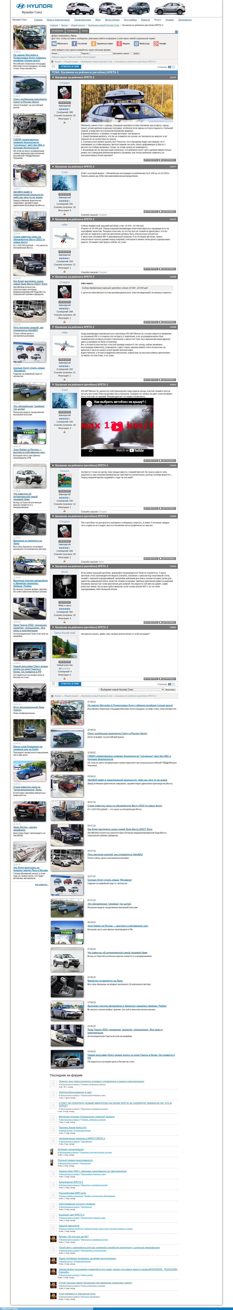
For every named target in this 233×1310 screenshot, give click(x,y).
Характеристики (82, 19)
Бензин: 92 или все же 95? (74, 1236)
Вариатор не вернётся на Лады (105, 980)
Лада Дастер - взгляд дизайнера (25, 828)
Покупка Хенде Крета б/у (73, 1127)
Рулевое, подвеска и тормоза (93, 1084)
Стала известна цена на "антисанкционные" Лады (27, 788)
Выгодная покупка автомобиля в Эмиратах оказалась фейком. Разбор (127, 1005)
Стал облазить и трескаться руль (77, 1293)
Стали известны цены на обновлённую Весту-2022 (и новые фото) (125, 805)
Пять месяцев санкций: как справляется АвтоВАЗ (115, 854)
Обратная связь (10, 1308)
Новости (145, 19)
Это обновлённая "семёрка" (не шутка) (109, 903)
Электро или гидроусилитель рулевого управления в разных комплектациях (101, 1081)
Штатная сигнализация (71, 1149)
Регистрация (89, 57)
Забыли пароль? (60, 57)
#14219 (173, 465)
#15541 (173, 627)
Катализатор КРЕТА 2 (71, 1182)
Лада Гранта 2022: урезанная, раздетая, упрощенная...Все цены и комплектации (30, 628)
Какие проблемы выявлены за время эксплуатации (87, 1258)
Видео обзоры (112, 19)
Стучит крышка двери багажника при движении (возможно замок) (95, 1282)
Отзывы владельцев (82, 1130)
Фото (98, 19)
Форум (157, 19)
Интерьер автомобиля (90, 1297)
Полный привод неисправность (75, 1160)
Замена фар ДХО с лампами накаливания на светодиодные (93, 1171)
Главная (38, 19)
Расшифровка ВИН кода (72, 1193)
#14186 (173, 277)
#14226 (173, 516)
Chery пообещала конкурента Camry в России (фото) (117, 733)
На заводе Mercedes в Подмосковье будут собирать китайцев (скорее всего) (130, 705)
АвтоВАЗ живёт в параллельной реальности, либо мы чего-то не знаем (127, 779)
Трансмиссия (86, 1141)
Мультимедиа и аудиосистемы (93, 1250)
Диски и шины (87, 1275)
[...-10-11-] (127, 121)
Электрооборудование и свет (75, 1092)
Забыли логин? (75, 57)
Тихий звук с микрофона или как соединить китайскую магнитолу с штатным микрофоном (109, 1247)
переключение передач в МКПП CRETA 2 (82, 1138)
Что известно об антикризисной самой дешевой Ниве (117, 952)
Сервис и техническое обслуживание (100, 1196)
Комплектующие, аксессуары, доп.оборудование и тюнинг (109, 1229)
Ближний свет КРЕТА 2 (71, 1214)
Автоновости (185, 19)
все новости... (41, 884)
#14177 (173, 167)
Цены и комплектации (58, 19)
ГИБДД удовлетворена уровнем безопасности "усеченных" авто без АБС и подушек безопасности (29, 143)
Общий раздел (71, 61)
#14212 (173, 385)
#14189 (173, 327)
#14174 (173, 77)
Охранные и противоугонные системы (96, 1152)
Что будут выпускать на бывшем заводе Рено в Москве (30, 869)
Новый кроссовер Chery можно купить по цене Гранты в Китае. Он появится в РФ (30, 669)
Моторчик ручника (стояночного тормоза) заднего (87, 1116)
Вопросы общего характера (71, 1196)
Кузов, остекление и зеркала (93, 1286)
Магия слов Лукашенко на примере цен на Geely (27, 748)
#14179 (173, 219)
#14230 (173, 566)
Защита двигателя (69, 1225)
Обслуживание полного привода (77, 1203)
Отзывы (170, 19)
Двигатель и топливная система (94, 1109)
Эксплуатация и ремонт (70, 1084)
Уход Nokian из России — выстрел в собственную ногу (118, 925)
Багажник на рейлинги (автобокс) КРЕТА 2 (135, 61)
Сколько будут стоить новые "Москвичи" (110, 879)
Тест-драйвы (130, 19)
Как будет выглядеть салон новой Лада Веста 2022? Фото (120, 829)
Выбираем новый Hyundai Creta (97, 61)
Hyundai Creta (32, 12)
